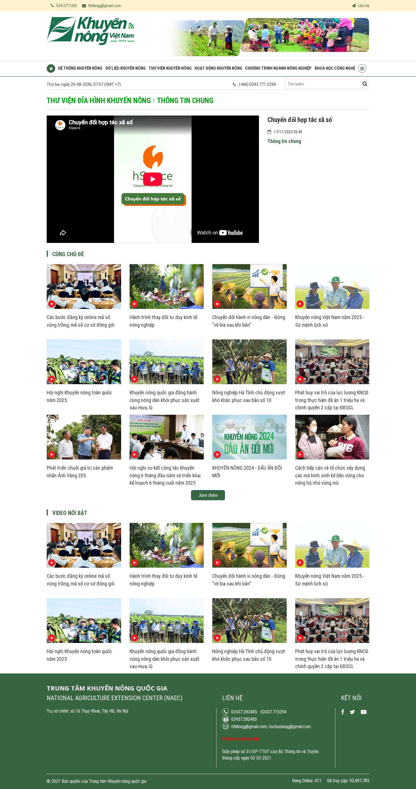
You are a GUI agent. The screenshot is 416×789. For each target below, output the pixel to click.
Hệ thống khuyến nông (80, 68)
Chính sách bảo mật (241, 738)
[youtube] (363, 712)
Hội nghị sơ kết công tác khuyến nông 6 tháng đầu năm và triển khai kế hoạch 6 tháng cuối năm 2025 (165, 475)
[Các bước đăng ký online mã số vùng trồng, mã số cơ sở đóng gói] (84, 307)
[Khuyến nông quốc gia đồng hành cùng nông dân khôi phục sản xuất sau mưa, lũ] (167, 382)
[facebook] (342, 712)
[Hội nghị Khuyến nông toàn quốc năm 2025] (84, 382)
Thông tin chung (185, 100)
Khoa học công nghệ (335, 68)
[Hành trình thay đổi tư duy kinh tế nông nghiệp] (167, 307)
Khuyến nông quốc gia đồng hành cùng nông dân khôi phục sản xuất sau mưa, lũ (165, 400)
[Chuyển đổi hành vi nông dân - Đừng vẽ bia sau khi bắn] (249, 307)
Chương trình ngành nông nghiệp (278, 68)
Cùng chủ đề (68, 254)
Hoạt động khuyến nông (218, 68)
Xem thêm (208, 495)
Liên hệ (363, 5)
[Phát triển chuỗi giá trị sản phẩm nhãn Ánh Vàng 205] (84, 458)
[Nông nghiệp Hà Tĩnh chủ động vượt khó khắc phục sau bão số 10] (249, 382)
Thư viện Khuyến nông (170, 68)
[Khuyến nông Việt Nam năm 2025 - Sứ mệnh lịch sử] (332, 307)
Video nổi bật (69, 513)
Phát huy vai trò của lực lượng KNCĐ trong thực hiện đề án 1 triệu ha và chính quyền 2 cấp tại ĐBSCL (331, 400)
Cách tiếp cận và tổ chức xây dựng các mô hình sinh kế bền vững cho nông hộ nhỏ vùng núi (330, 475)
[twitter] (352, 712)
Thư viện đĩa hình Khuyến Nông (99, 100)
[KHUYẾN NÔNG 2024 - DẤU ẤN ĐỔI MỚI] (249, 458)
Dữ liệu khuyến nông (126, 68)
